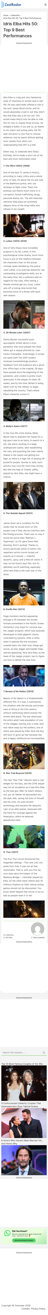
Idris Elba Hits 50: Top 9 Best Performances (22, 18)
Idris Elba (9, 937)
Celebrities (15, 15)
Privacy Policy (38, 1308)
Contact (26, 1308)
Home (5, 15)
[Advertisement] (24, 68)
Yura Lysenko (39, 937)
